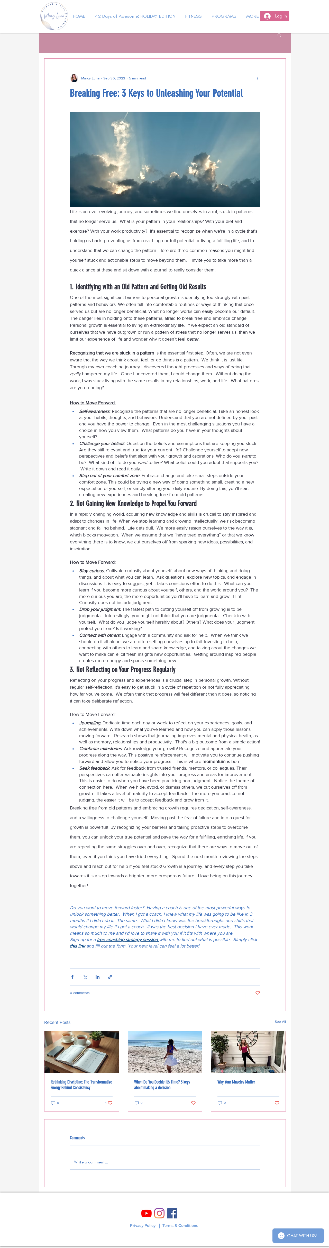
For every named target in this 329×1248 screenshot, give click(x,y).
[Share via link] (110, 976)
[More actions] (257, 78)
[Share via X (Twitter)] (85, 976)
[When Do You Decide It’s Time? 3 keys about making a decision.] (165, 1052)
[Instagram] (159, 1213)
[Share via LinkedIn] (97, 976)
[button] (279, 35)
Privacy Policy (143, 1225)
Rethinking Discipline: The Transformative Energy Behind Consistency (81, 1084)
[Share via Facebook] (72, 976)
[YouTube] (146, 1213)
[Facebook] (172, 1213)
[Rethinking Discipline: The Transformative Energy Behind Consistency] (81, 1052)
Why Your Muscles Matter (236, 1082)
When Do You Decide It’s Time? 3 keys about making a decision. (162, 1084)
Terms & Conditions (180, 1225)
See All (280, 1021)
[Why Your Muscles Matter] (248, 1052)
